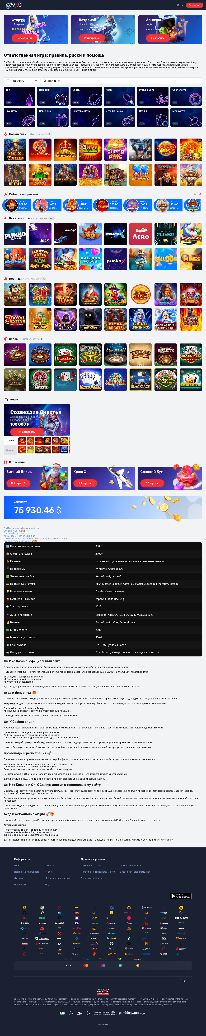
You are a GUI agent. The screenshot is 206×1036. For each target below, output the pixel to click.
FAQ (47, 884)
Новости (49, 865)
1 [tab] (96, 41)
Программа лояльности (26, 872)
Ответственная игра (130, 865)
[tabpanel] (36, 29)
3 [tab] (103, 41)
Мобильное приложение (57, 878)
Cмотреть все (42, 218)
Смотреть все (39, 134)
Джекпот (19, 878)
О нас (17, 865)
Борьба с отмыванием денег (135, 872)
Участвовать (27, 431)
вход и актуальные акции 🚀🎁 (20, 541)
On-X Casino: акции (14, 533)
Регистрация (195, 5)
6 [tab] (110, 41)
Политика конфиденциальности (98, 872)
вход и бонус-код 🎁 (14, 530)
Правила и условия (91, 865)
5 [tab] (108, 41)
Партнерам (20, 884)
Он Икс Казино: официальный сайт (22, 528)
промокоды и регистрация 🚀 (19, 536)
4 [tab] (105, 41)
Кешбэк (49, 872)
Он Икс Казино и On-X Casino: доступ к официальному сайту (35, 538)
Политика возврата (91, 878)
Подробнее (158, 38)
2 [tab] (100, 41)
